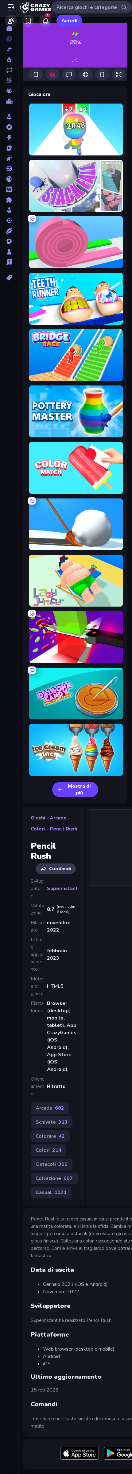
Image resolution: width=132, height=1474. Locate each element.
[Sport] (9, 231)
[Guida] (9, 168)
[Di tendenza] (9, 59)
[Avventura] (9, 127)
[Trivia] (9, 262)
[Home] (9, 28)
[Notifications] (45, 21)
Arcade (58, 818)
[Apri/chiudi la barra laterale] (11, 7)
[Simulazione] (9, 210)
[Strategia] (9, 241)
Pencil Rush (63, 829)
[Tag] (9, 277)
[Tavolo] (9, 251)
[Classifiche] (9, 101)
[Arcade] (9, 116)
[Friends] (11, 21)
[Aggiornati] (9, 70)
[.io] (9, 179)
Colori (38, 829)
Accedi (69, 20)
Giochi (38, 818)
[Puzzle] (9, 200)
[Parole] (9, 189)
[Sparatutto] (9, 220)
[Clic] (9, 158)
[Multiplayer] (9, 91)
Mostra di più (79, 789)
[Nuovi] (9, 49)
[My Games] (28, 21)
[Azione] (9, 137)
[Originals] (9, 80)
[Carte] (9, 148)
